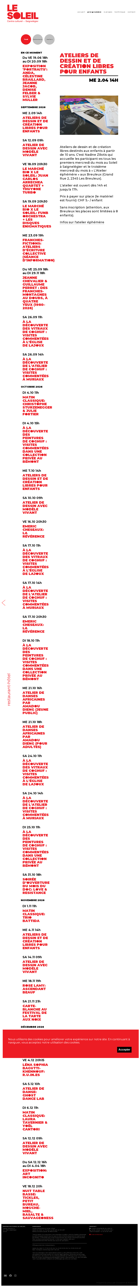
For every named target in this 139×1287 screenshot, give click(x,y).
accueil (81, 12)
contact (132, 12)
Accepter (124, 1049)
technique (120, 12)
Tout (26, 39)
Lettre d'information (97, 1234)
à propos (108, 12)
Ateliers (50, 39)
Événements (37, 39)
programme (94, 12)
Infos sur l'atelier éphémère (82, 222)
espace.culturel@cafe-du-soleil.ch (101, 1228)
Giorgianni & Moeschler (126, 1282)
